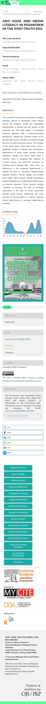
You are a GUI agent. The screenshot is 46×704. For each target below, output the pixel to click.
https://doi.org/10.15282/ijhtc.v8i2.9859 (24, 93)
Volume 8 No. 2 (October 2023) (16, 14)
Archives (37, 12)
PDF (8, 307)
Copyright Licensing (18, 493)
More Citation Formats (18, 416)
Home (5, 12)
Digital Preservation (18, 500)
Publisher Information (18, 532)
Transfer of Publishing (18, 512)
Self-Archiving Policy (18, 506)
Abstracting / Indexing (18, 525)
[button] (23, 427)
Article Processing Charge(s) (18, 546)
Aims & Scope (18, 474)
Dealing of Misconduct (18, 538)
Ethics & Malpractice (18, 487)
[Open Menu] (2, 2)
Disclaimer (18, 562)
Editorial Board (18, 480)
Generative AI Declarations (18, 554)
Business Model (18, 519)
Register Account (18, 468)
